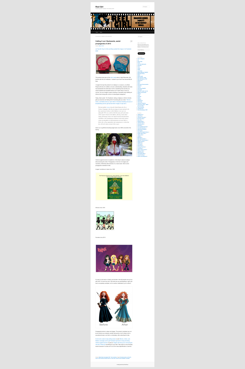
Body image (140, 61)
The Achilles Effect (141, 153)
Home (97, 32)
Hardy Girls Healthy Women (143, 132)
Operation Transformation (143, 140)
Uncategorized (140, 108)
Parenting (139, 85)
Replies (128, 358)
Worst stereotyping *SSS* (143, 109)
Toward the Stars (141, 155)
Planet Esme (140, 145)
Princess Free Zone (141, 146)
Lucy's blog (140, 70)
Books (139, 62)
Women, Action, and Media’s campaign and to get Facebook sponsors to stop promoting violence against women (112, 340)
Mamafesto (140, 137)
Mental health (140, 76)
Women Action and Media (120, 358)
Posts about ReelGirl (142, 88)
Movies (139, 81)
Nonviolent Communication (143, 84)
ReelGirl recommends (142, 92)
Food (139, 66)
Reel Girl (99, 6)
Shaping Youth (140, 150)
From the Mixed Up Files (142, 126)
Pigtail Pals (140, 142)
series (139, 95)
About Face (140, 116)
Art (138, 60)
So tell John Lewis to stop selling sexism (105, 339)
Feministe (139, 125)
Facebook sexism (123, 357)
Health (139, 69)
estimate (108, 107)
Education (140, 65)
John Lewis (113, 77)
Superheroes (140, 100)
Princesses (140, 89)
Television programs (142, 103)
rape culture (113, 358)
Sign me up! (141, 53)
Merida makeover (108, 358)
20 (131, 41)
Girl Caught (140, 130)
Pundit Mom (140, 148)
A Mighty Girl (140, 114)
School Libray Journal (142, 149)
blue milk (139, 120)
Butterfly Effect (140, 121)
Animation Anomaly (141, 117)
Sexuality (139, 96)
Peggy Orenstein (141, 141)
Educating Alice (141, 124)
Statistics (139, 99)
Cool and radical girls (142, 64)
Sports (139, 97)
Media (100, 357)
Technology (140, 101)
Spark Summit (140, 152)
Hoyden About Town (142, 133)
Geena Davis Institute (142, 129)
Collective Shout (141, 122)
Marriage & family (141, 73)
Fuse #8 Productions (142, 128)
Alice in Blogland (141, 58)
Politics (139, 87)
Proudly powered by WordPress (122, 364)
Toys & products (114, 357)
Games (139, 68)
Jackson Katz (140, 134)
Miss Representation (142, 138)
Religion (139, 93)
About (101, 32)
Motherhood (140, 80)
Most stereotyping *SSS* (105, 357)
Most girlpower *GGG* (142, 77)
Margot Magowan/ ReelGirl (143, 72)
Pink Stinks (140, 144)
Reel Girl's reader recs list (143, 91)
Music (139, 83)
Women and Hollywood (142, 156)
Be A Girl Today (141, 118)
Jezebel (139, 136)
